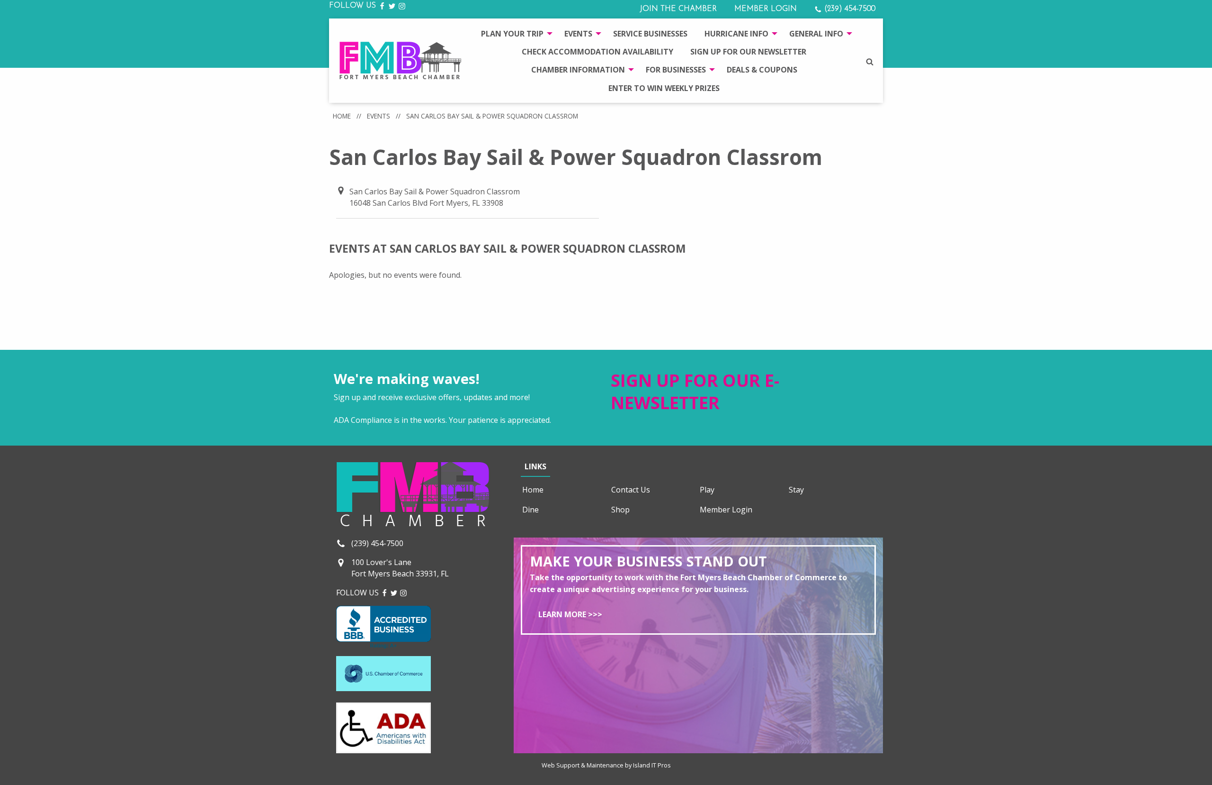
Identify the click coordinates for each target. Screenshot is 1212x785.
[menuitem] (514, 33)
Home (342, 115)
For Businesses (676, 69)
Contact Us (630, 489)
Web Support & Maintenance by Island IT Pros (606, 765)
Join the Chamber (678, 9)
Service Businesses (650, 33)
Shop (620, 509)
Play (707, 489)
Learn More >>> (570, 614)
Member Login (765, 9)
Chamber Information (578, 69)
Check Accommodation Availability (597, 51)
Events (578, 33)
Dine (530, 509)
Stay (796, 489)
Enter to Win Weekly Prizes (664, 88)
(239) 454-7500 (848, 9)
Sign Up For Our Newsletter (748, 51)
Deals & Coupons (762, 69)
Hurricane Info (736, 33)
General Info (816, 33)
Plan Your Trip (512, 33)
